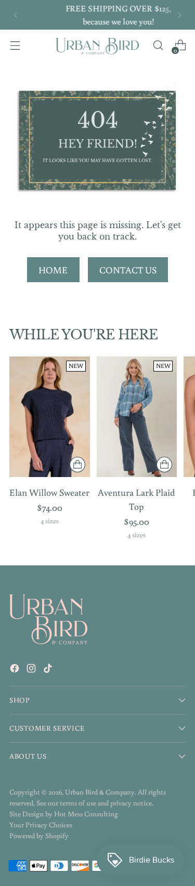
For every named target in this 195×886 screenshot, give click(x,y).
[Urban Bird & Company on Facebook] (15, 670)
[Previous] (15, 15)
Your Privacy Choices (40, 824)
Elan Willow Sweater (49, 492)
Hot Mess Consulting (86, 813)
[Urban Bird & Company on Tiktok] (49, 670)
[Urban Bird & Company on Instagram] (32, 670)
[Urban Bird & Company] (97, 45)
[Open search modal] (157, 45)
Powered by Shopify (39, 835)
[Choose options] (77, 464)
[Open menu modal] (14, 45)
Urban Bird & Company (100, 792)
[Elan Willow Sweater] (49, 416)
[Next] (179, 15)
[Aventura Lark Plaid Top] (137, 416)
